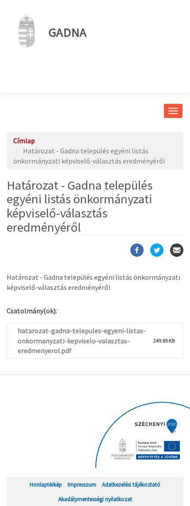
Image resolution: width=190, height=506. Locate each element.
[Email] (176, 250)
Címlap (24, 140)
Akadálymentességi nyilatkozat (95, 498)
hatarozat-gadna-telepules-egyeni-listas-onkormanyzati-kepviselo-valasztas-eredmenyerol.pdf (82, 340)
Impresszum (82, 484)
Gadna (68, 32)
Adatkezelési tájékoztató (131, 484)
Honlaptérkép (46, 484)
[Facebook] (137, 250)
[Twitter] (156, 250)
